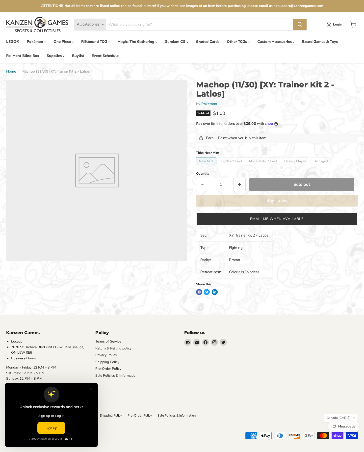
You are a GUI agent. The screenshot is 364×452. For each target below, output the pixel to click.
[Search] (300, 24)
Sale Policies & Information (116, 375)
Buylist (78, 55)
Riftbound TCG (94, 41)
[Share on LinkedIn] (215, 292)
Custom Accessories (275, 41)
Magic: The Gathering (136, 41)
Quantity (202, 174)
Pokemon (209, 103)
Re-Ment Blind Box (22, 55)
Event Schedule (105, 55)
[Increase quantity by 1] (240, 184)
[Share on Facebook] (199, 292)
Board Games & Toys (320, 41)
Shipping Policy (107, 362)
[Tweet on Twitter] (207, 292)
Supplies (55, 55)
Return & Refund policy (113, 348)
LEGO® (12, 41)
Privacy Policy (106, 355)
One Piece (62, 41)
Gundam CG (175, 41)
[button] (277, 219)
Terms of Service (108, 341)
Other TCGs (237, 41)
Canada (338, 418)
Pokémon (35, 41)
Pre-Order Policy (108, 368)
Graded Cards (207, 41)
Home (11, 71)
